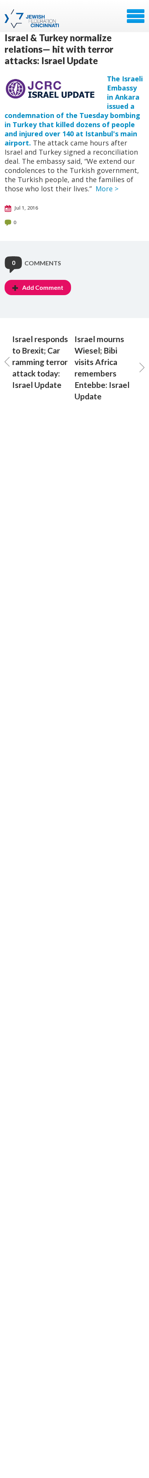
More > (107, 188)
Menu (135, 16)
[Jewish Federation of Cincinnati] (33, 18)
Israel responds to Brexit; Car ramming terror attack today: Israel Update (40, 361)
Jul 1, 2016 (25, 207)
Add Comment (42, 287)
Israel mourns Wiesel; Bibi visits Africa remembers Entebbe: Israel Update (102, 367)
